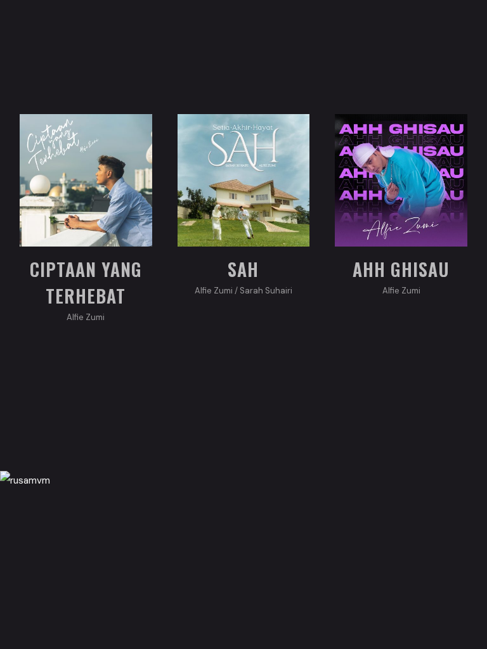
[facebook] (186, 531)
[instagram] (224, 531)
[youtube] (301, 531)
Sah (243, 269)
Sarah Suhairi (266, 290)
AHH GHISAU (401, 269)
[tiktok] (263, 531)
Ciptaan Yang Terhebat (86, 282)
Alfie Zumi (86, 317)
